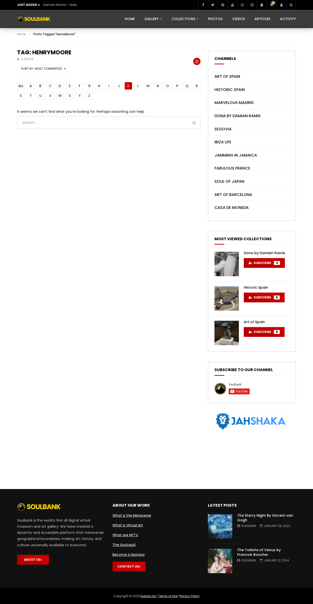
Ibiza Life (222, 142)
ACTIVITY (288, 18)
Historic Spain (229, 89)
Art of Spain (227, 76)
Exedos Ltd (148, 596)
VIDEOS (238, 18)
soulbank (248, 526)
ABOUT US (32, 560)
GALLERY (152, 18)
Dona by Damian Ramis (237, 116)
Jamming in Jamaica (235, 155)
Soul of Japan (229, 181)
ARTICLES (262, 18)
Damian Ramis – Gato (60, 5)
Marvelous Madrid (234, 102)
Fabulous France (232, 168)
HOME (130, 18)
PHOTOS (215, 18)
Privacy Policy (189, 596)
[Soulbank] (33, 19)
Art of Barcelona (233, 194)
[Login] (281, 5)
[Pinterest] (222, 5)
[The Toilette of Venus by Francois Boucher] (220, 561)
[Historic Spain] (226, 298)
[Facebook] (203, 5)
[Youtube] (232, 5)
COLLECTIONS (183, 18)
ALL (20, 85)
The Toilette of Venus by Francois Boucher (259, 552)
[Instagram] (242, 5)
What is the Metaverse (131, 515)
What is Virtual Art (127, 525)
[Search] (291, 5)
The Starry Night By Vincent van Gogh (265, 518)
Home (21, 34)
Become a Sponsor (128, 554)
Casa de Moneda (231, 207)
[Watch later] (252, 5)
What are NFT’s (125, 535)
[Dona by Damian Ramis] (226, 264)
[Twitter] (213, 5)
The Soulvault (124, 544)
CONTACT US (128, 566)
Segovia (223, 129)
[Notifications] (262, 5)
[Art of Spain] (226, 333)
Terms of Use (167, 596)
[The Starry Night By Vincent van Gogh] (220, 526)
